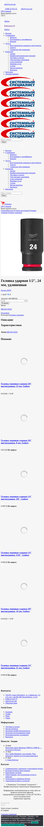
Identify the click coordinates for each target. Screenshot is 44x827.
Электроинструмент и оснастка (17, 781)
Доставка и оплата (17, 58)
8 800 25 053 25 (11, 699)
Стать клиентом (16, 62)
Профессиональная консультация (22, 56)
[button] (2, 391)
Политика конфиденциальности (17, 731)
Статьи (12, 66)
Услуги (8, 43)
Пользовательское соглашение (17, 735)
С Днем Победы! (11, 760)
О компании (10, 35)
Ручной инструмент (21, 211)
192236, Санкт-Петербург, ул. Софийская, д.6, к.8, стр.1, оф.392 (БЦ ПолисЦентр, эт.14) (23, 696)
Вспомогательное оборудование (17, 771)
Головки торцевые (15, 213)
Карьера (13, 41)
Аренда (13, 48)
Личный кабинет (12, 74)
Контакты (9, 72)
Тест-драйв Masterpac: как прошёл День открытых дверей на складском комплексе (21, 755)
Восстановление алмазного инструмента (25, 46)
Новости (13, 37)
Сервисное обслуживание (20, 50)
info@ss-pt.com (10, 4)
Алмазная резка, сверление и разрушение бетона (24, 769)
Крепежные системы (13, 773)
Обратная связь (11, 703)
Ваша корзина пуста (8, 13)
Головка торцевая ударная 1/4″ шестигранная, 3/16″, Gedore (16, 553)
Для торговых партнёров (19, 60)
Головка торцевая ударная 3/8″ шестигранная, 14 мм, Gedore (16, 610)
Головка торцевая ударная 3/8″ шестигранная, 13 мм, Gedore (16, 385)
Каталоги (13, 70)
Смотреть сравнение (9, 814)
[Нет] (25, 825)
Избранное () (9, 26)
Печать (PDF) (6, 290)
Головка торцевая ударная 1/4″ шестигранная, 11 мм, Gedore (16, 666)
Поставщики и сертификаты (21, 39)
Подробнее (5, 313)
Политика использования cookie (17, 733)
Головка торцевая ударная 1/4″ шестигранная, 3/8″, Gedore (16, 497)
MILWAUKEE (6, 309)
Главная (4, 211)
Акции (12, 54)
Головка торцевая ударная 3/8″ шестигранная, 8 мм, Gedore (16, 441)
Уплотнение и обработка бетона (17, 779)
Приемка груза (15, 64)
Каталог (8, 33)
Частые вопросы (16, 68)
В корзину (5, 303)
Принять (35, 822)
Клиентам (9, 52)
